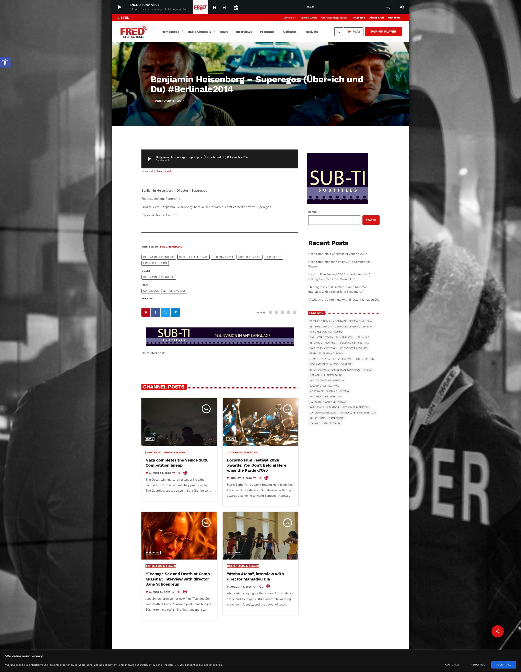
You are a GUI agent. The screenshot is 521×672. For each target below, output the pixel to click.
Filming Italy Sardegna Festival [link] (331, 359)
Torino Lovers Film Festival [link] (358, 413)
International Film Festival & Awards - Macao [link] (341, 370)
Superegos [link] (273, 257)
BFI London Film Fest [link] (323, 343)
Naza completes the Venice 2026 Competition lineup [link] (177, 463)
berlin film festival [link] (193, 257)
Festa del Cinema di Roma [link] (326, 353)
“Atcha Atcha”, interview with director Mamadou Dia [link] (255, 576)
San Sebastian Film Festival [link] (328, 402)
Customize (452, 665)
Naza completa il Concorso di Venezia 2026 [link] (337, 254)
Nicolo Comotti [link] (249, 257)
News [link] (149, 438)
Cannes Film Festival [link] (161, 566)
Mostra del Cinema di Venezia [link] (166, 452)
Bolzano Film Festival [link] (354, 343)
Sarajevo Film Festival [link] (324, 407)
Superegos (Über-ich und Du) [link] (164, 291)
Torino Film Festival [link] (323, 413)
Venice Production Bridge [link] (327, 418)
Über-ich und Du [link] (155, 263)
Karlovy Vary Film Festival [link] (327, 380)
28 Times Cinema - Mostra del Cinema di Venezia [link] (341, 326)
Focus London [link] (364, 359)
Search (313, 212)
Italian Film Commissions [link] (326, 375)
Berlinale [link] (362, 337)
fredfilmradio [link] (171, 246)
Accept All (503, 665)
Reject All (478, 665)
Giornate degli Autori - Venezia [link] (330, 364)
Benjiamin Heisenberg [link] (158, 257)
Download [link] (163, 171)
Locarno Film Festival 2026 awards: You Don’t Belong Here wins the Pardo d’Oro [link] (256, 465)
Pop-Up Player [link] (383, 31)
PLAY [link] (354, 31)
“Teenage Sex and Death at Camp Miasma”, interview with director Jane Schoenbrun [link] (178, 578)
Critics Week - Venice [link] (354, 348)
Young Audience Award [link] (325, 423)
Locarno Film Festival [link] (243, 452)
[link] (5, 62)
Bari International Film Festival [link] (331, 337)
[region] (260, 661)
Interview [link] (152, 552)
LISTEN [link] (123, 18)
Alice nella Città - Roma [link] (326, 332)
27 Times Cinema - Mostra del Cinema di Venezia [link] (341, 321)
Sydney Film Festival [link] (356, 407)
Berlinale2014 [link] (223, 257)
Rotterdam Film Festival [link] (326, 396)
